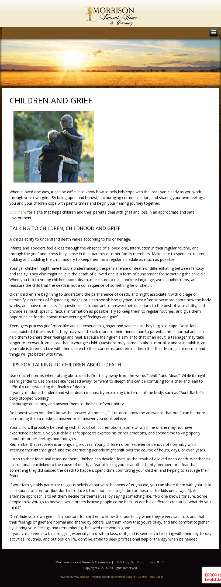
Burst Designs (127, 576)
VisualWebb (81, 576)
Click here (17, 212)
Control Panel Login (150, 576)
